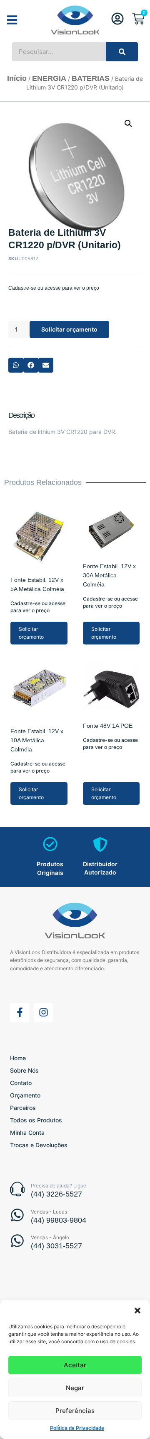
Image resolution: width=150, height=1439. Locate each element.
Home (18, 1057)
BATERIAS (91, 78)
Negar (75, 1388)
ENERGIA (49, 78)
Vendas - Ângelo (50, 1237)
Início (17, 78)
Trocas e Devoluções (39, 1144)
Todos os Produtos (36, 1120)
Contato (21, 1082)
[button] (137, 1310)
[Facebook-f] (19, 1012)
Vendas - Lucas (49, 1212)
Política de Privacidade (77, 1428)
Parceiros (23, 1107)
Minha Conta (27, 1132)
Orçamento (25, 1095)
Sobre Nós (24, 1070)
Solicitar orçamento (69, 329)
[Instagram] (43, 1012)
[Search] (122, 51)
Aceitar (75, 1365)
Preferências (75, 1411)
